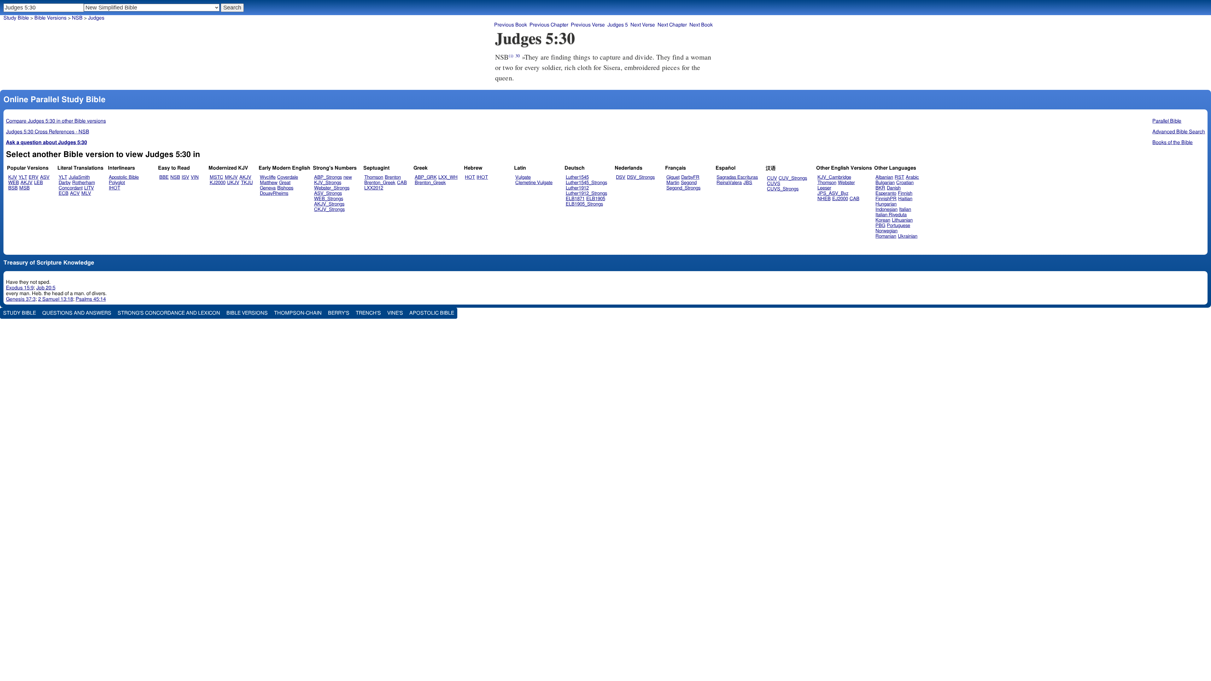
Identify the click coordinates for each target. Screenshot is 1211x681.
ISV (185, 177)
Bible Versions (50, 17)
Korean (882, 220)
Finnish (905, 193)
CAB (402, 182)
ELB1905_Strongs (584, 204)
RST (899, 177)
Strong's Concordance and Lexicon (169, 313)
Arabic (912, 177)
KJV (12, 177)
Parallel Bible (1166, 121)
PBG (880, 225)
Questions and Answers (76, 313)
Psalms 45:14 (91, 299)
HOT (470, 177)
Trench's (368, 313)
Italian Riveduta (891, 214)
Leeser (824, 188)
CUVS (773, 183)
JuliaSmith (79, 177)
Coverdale (287, 177)
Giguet (673, 177)
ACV (75, 193)
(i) (511, 56)
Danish (894, 188)
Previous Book (510, 24)
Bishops (285, 188)
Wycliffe (268, 177)
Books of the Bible (1172, 142)
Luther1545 (577, 177)
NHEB (824, 198)
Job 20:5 (46, 287)
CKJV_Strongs (329, 209)
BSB (13, 188)
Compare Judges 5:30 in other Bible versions (56, 121)
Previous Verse (588, 24)
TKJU (247, 182)
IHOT (114, 188)
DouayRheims (274, 193)
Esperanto (885, 193)
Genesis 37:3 (21, 299)
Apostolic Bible (431, 313)
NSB (77, 17)
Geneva (268, 188)
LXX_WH (448, 177)
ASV (45, 177)
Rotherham (83, 182)
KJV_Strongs (327, 182)
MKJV (231, 177)
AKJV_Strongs (329, 204)
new (347, 177)
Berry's (338, 313)
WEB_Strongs (328, 198)
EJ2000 (840, 198)
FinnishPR (886, 198)
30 (517, 56)
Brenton (393, 177)
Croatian (905, 182)
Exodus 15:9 (20, 287)
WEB (13, 182)
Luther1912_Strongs (586, 193)
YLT (23, 177)
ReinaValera (729, 182)
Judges (96, 17)
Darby (65, 182)
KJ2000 (217, 182)
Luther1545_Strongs (586, 182)
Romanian (885, 236)
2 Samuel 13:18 (55, 299)
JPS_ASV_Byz (832, 193)
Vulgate (523, 177)
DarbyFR (690, 177)
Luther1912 (577, 188)
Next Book (701, 24)
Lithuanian (902, 220)
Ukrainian (907, 236)
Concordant (71, 188)
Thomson (373, 177)
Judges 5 (617, 24)
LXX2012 (373, 188)
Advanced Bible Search (1178, 131)
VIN (195, 177)
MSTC (216, 177)
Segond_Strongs (683, 188)
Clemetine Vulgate (534, 182)
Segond (689, 182)
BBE (164, 177)
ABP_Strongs (328, 177)
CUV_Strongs (793, 178)
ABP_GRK (426, 177)
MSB (24, 188)
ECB (63, 193)
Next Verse (642, 24)
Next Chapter (672, 24)
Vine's (395, 313)
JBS (747, 182)
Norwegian (886, 231)
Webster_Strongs (331, 188)
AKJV (26, 182)
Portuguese (898, 225)
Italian (905, 209)
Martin (672, 182)
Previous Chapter (548, 24)
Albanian (884, 177)
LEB (38, 182)
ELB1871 (575, 198)
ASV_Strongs (328, 193)
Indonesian (886, 209)
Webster (846, 182)
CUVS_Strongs (783, 189)
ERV (33, 177)
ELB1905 (595, 198)
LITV (89, 188)
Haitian (905, 198)
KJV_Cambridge (834, 177)
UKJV (233, 182)
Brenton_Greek (379, 182)
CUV (772, 178)
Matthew (269, 182)
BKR (880, 188)
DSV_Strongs (641, 177)
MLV (86, 193)
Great (284, 182)
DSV (620, 177)
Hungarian (886, 204)
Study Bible (16, 17)
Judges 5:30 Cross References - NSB (47, 131)
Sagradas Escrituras (737, 177)
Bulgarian (885, 182)
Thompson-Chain (298, 313)
